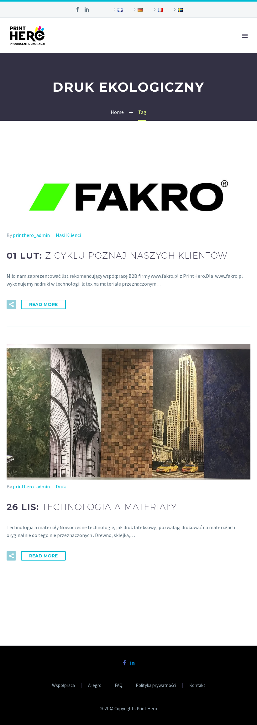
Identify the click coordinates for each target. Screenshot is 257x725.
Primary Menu (244, 35)
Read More (43, 304)
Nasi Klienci (68, 235)
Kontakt (197, 685)
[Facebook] (77, 9)
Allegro (95, 685)
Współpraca (63, 685)
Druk (61, 486)
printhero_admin (31, 235)
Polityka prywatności (156, 685)
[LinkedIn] (87, 9)
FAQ (119, 685)
